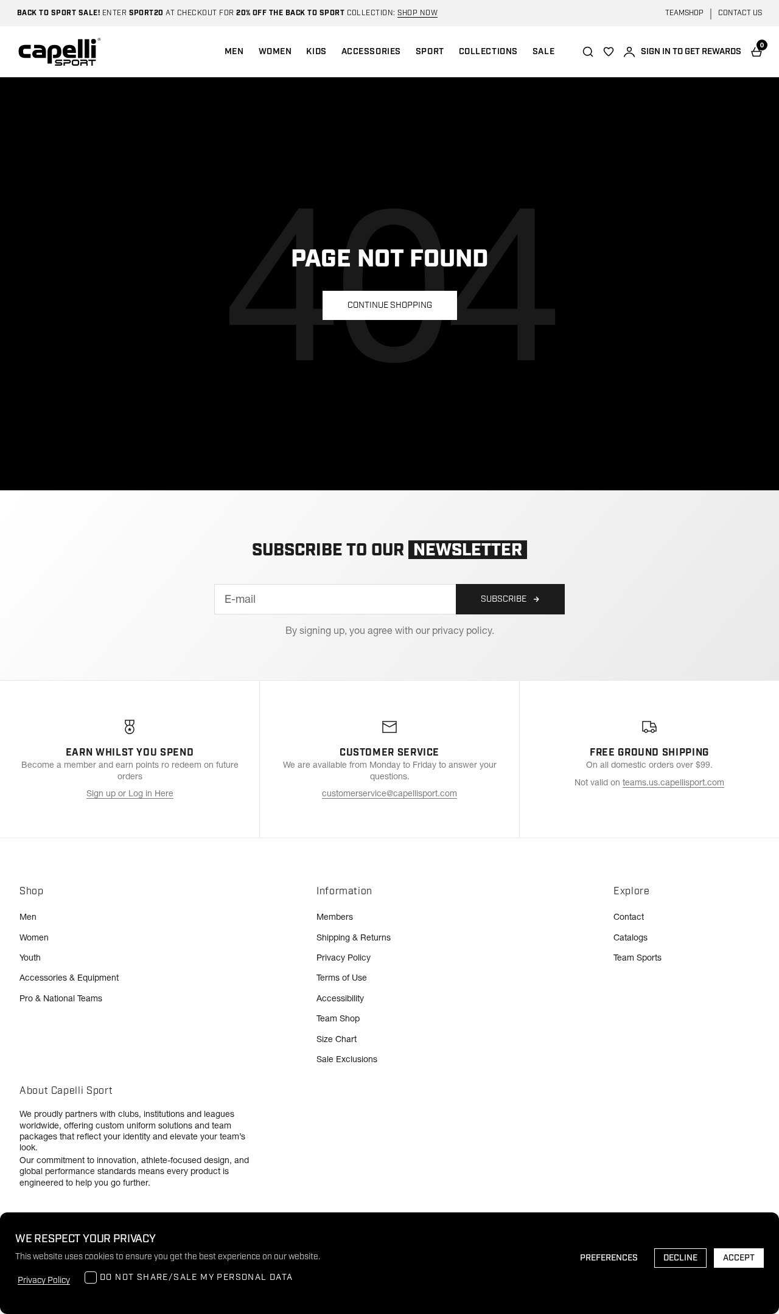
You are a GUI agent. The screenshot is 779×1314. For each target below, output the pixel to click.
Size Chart (336, 1039)
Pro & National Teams (60, 998)
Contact (628, 916)
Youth (30, 957)
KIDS (316, 51)
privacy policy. (463, 630)
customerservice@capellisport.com (389, 793)
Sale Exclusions (346, 1059)
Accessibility (340, 998)
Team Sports (637, 957)
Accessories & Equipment (69, 977)
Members (334, 916)
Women (34, 937)
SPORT (430, 51)
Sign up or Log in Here (129, 793)
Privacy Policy (343, 957)
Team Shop (338, 1018)
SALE (543, 51)
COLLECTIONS (488, 51)
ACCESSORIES (371, 51)
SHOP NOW (417, 13)
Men (28, 916)
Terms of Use (341, 977)
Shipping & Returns (353, 937)
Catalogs (630, 937)
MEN (234, 51)
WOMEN (275, 51)
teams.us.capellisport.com (673, 782)
